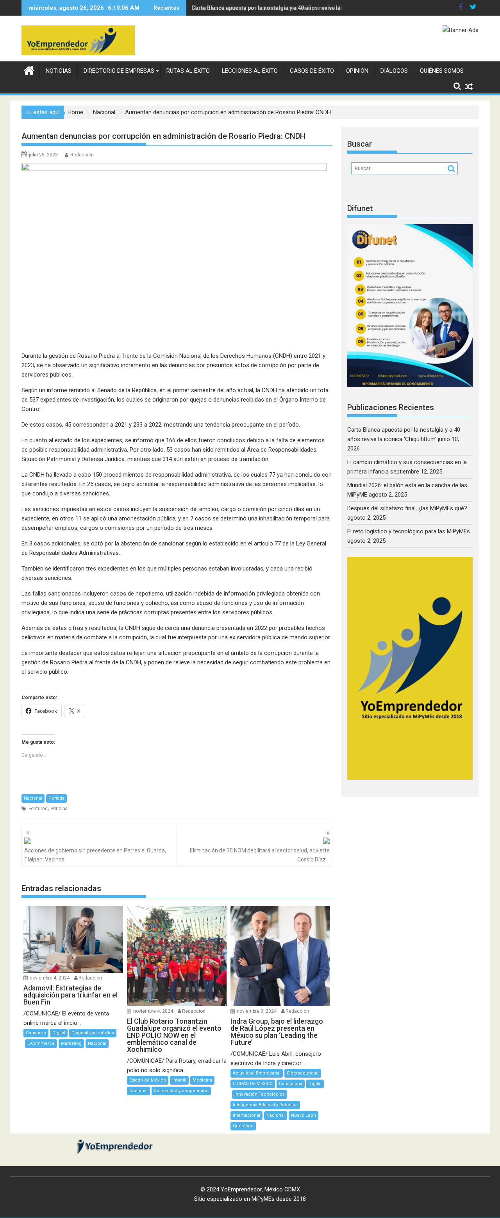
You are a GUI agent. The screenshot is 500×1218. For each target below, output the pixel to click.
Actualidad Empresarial (256, 1073)
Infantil (179, 1080)
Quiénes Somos (442, 70)
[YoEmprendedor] (29, 69)
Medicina (202, 1080)
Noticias (58, 70)
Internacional (246, 1115)
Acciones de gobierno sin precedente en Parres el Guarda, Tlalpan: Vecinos (95, 854)
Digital (58, 1032)
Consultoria (290, 1083)
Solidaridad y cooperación (181, 1090)
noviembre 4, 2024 (50, 978)
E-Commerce (41, 1043)
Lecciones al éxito (250, 70)
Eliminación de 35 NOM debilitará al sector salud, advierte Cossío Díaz (260, 854)
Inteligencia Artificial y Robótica (265, 1104)
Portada (56, 798)
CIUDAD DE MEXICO (253, 1083)
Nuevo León (303, 1115)
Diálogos (394, 70)
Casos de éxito (312, 70)
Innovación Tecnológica (259, 1094)
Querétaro (243, 1125)
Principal (59, 808)
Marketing (71, 1043)
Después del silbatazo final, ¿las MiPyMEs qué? (407, 508)
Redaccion (82, 155)
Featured (38, 808)
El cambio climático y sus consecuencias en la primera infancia (273, 8)
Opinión (357, 70)
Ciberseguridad (303, 1073)
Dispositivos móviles (92, 1032)
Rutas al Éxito (188, 70)
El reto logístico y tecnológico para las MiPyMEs (408, 531)
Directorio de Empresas (119, 70)
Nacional (33, 798)
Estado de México (147, 1080)
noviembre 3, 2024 (257, 1011)
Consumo (36, 1032)
